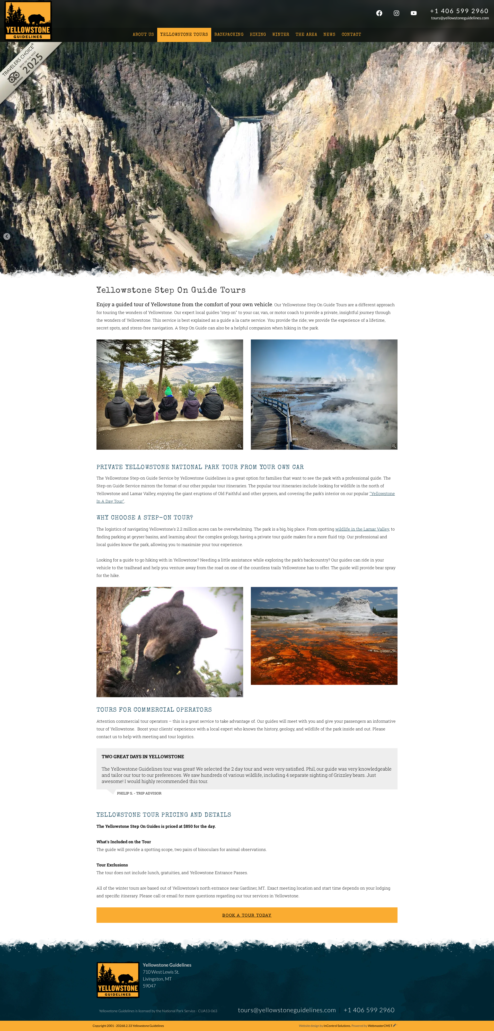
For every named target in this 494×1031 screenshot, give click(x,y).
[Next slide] (487, 236)
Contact (351, 35)
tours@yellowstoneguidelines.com (460, 17)
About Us (143, 35)
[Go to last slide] (6, 236)
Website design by (324, 1026)
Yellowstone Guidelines (28, 21)
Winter (280, 35)
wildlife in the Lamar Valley (362, 529)
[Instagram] (396, 14)
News (329, 35)
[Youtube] (413, 14)
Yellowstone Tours (184, 35)
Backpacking (229, 35)
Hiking (258, 35)
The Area (306, 35)
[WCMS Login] (394, 1026)
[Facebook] (379, 14)
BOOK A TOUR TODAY (246, 915)
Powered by (371, 1026)
